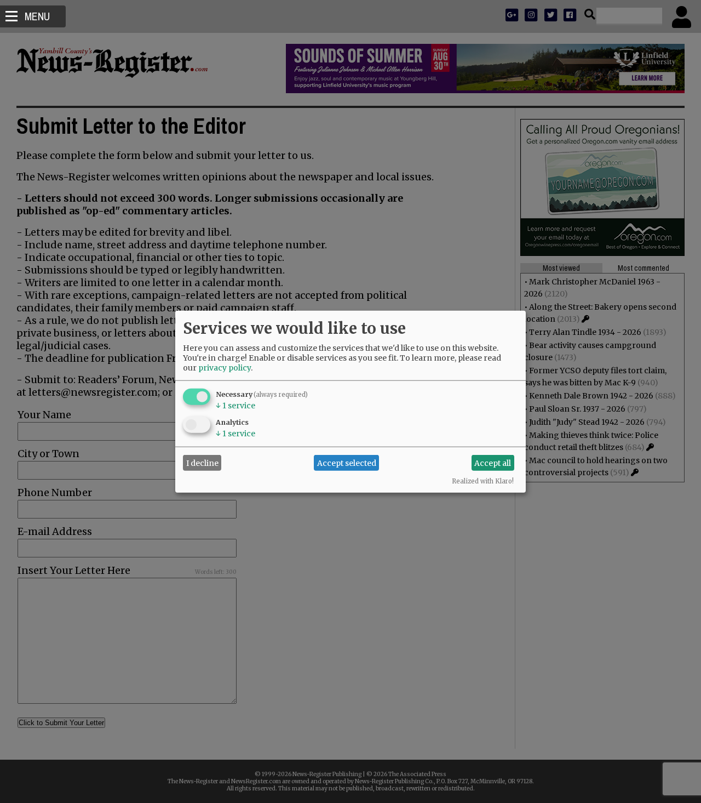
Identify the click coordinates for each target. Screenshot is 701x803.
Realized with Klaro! (483, 481)
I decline (202, 463)
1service (235, 406)
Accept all (492, 463)
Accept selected (346, 463)
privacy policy (224, 368)
